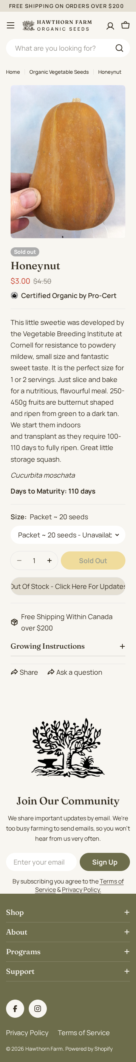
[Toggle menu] (10, 25)
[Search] (119, 48)
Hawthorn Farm (44, 1048)
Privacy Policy (27, 1032)
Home (13, 71)
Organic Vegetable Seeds (59, 71)
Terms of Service (84, 1032)
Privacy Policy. (81, 889)
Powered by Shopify (89, 1048)
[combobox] (68, 48)
